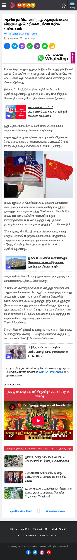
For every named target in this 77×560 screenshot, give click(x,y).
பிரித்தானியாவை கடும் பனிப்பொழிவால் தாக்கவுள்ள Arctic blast (48, 352)
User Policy (59, 529)
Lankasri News (38, 546)
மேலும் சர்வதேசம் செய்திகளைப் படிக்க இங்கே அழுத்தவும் (38, 448)
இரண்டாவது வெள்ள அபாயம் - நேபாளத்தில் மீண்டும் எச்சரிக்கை (47, 459)
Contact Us (40, 529)
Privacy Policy (49, 535)
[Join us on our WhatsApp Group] (53, 58)
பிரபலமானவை (55, 511)
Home (13, 529)
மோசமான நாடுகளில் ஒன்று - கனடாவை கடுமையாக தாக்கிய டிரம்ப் (45, 477)
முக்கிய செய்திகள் (21, 511)
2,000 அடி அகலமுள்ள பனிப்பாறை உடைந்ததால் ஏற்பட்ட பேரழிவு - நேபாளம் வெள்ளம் (48, 492)
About (25, 529)
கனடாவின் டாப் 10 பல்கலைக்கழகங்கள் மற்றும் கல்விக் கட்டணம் (48, 112)
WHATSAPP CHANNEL (51, 371)
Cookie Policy (27, 535)
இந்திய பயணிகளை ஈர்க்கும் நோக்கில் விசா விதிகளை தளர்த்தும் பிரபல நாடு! (48, 262)
